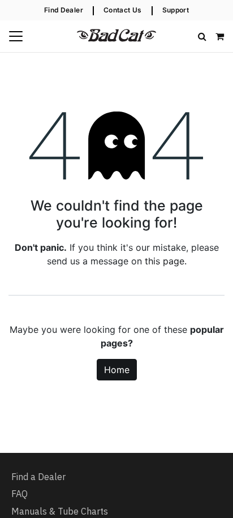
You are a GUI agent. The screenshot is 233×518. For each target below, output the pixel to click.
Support (175, 10)
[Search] (202, 36)
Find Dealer (63, 10)
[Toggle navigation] (16, 36)
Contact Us (122, 10)
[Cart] (219, 36)
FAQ (19, 493)
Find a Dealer (38, 476)
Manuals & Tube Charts (59, 511)
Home (117, 369)
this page (164, 261)
